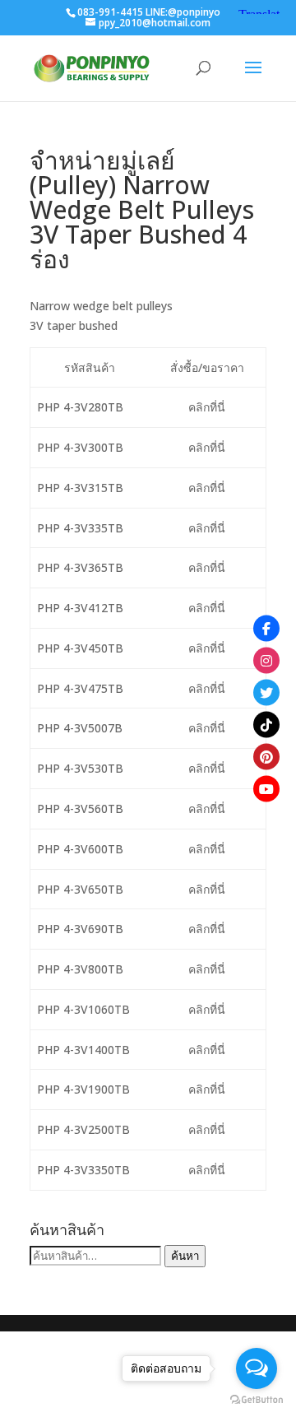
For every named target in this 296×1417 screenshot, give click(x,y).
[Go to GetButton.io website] (256, 1400)
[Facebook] (266, 629)
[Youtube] (266, 789)
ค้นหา (185, 1255)
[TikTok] (266, 725)
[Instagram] (266, 661)
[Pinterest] (266, 757)
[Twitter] (266, 693)
